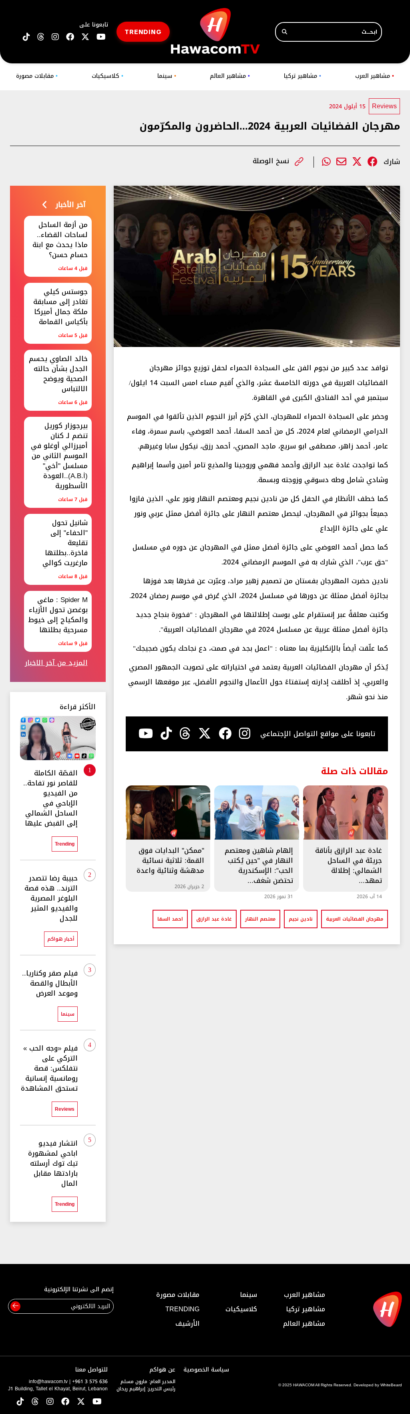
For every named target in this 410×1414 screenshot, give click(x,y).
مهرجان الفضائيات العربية (354, 919)
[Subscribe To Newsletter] (15, 1306)
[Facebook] (373, 161)
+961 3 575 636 (90, 1381)
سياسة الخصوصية (206, 1369)
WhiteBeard (391, 1385)
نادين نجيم (301, 919)
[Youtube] (146, 733)
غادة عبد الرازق (214, 919)
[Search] (284, 32)
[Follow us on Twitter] (81, 1402)
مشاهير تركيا (302, 76)
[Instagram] (244, 733)
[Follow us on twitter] (85, 37)
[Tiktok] (166, 733)
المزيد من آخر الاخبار (56, 663)
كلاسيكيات (107, 76)
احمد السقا (170, 919)
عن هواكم (162, 1369)
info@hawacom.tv (48, 1381)
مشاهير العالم (230, 76)
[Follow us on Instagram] (55, 37)
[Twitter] (357, 161)
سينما (166, 76)
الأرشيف (187, 1323)
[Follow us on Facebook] (70, 37)
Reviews (384, 106)
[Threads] (40, 37)
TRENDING (143, 31)
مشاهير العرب (374, 76)
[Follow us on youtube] (101, 37)
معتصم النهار (260, 919)
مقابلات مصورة (37, 76)
